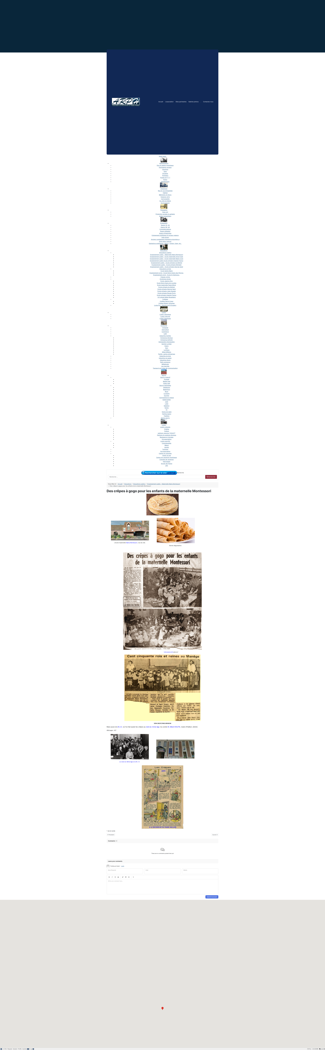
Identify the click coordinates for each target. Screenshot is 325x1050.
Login (122, 866)
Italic (112, 877)
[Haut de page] (322, 1047)
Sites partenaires (181, 102)
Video (129, 877)
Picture (126, 877)
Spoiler (133, 877)
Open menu (162, 156)
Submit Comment (212, 897)
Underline (115, 877)
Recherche (180, 473)
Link (123, 877)
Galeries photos (193, 102)
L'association (169, 102)
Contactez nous (208, 102)
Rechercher (211, 477)
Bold (109, 877)
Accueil (160, 102)
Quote (118, 877)
